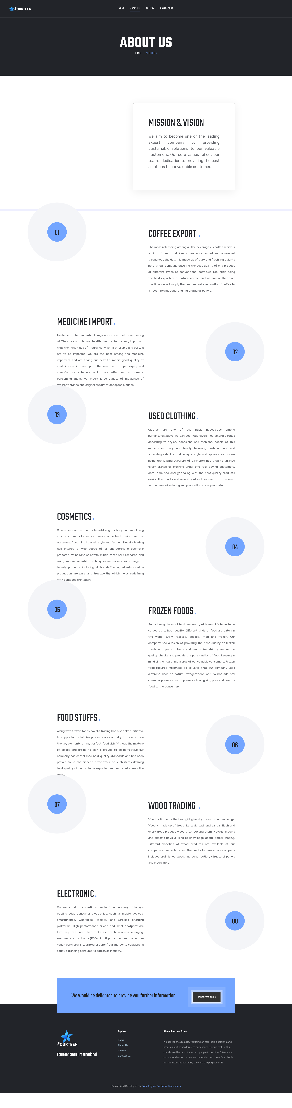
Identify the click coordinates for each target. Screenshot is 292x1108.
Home (121, 9)
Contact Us (124, 1056)
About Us (135, 9)
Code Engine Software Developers (161, 1086)
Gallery (150, 9)
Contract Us (166, 9)
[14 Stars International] (20, 8)
